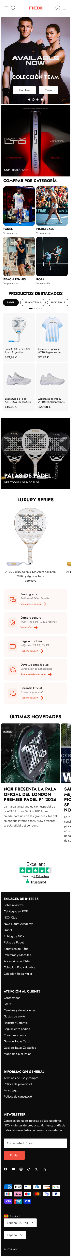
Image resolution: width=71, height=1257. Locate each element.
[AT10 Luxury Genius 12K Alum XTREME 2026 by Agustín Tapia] (30, 537)
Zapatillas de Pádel (16, 949)
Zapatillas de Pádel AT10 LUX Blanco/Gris (18, 400)
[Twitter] (36, 1169)
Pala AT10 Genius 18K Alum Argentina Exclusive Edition (18, 351)
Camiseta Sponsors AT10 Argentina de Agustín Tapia (49, 351)
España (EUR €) (17, 1223)
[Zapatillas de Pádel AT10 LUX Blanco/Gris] (19, 379)
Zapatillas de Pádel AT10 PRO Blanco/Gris (51, 400)
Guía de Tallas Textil (17, 1041)
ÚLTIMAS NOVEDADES (35, 716)
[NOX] (35, 8)
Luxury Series (35, 499)
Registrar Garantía (16, 1023)
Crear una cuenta (15, 1035)
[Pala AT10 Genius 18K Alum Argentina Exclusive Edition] (19, 329)
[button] (29, 99)
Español (12, 1235)
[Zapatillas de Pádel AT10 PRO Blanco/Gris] (52, 379)
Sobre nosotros (13, 905)
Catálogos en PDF (16, 911)
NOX (15, 1249)
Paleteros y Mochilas (17, 955)
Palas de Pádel (14, 942)
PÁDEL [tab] (11, 302)
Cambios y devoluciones (20, 1010)
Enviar (14, 1155)
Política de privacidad (18, 1084)
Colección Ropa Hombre (19, 967)
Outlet (8, 930)
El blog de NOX (14, 936)
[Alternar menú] (6, 8)
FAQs (7, 1004)
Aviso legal (11, 1090)
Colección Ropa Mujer (18, 974)
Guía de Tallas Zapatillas (20, 1048)
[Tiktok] (29, 1169)
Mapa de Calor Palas (17, 1054)
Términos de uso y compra (21, 1078)
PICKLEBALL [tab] (58, 302)
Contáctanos (12, 998)
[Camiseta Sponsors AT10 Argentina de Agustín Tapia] (52, 329)
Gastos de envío (14, 1016)
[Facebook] (5, 1169)
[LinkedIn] (44, 1169)
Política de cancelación (19, 1097)
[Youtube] (13, 1169)
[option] (35, 60)
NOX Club (10, 918)
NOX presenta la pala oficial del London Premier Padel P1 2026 (30, 794)
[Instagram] (21, 1169)
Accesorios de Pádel (17, 961)
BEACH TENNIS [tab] (32, 302)
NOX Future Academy (18, 924)
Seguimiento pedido (17, 1029)
